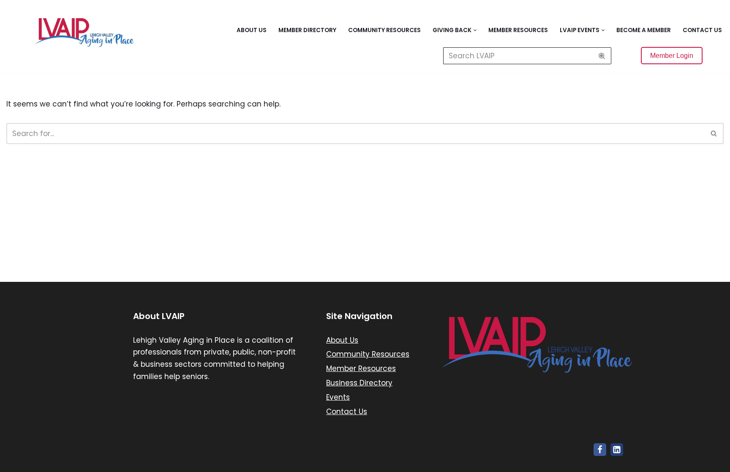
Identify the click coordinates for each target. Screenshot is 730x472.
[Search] (601, 55)
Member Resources (518, 30)
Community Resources (384, 30)
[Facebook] (600, 449)
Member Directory (307, 30)
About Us (252, 30)
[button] (475, 30)
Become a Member (643, 30)
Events (338, 397)
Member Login (671, 55)
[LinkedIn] (616, 449)
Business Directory (359, 383)
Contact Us (702, 30)
